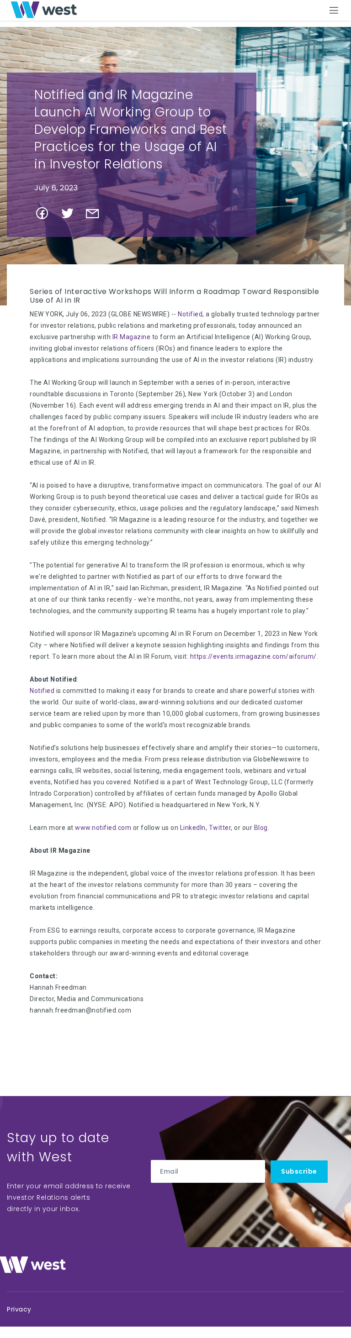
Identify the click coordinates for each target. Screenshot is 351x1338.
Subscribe (299, 1171)
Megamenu (334, 9)
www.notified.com (103, 827)
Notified (190, 314)
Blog (261, 827)
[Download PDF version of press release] (117, 216)
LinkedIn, (193, 827)
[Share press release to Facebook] (46, 216)
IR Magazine (131, 337)
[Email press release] (96, 216)
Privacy (19, 1309)
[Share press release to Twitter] (71, 216)
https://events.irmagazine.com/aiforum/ (253, 656)
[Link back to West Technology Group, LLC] (44, 10)
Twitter (220, 827)
